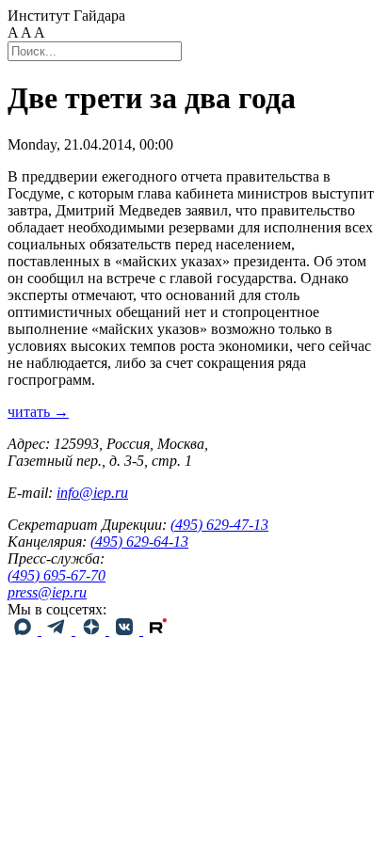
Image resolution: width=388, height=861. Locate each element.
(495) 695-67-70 (56, 575)
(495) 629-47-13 (219, 525)
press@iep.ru (47, 592)
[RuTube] (158, 630)
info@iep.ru (92, 493)
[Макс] (24, 630)
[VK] (126, 630)
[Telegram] (58, 630)
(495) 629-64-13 (139, 542)
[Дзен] (92, 630)
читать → (38, 412)
